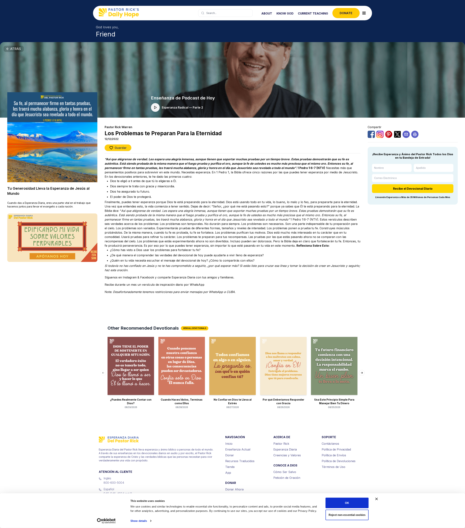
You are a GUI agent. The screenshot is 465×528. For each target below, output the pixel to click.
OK (347, 502)
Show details (138, 520)
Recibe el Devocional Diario (412, 188)
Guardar (121, 148)
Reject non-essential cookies (347, 514)
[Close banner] (376, 499)
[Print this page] (414, 134)
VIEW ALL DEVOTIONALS (194, 328)
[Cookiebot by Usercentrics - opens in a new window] (106, 521)
